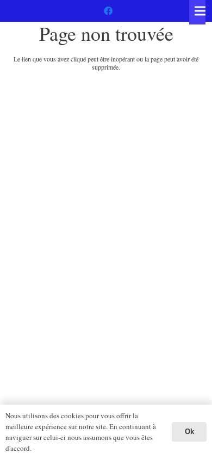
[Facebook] (108, 11)
